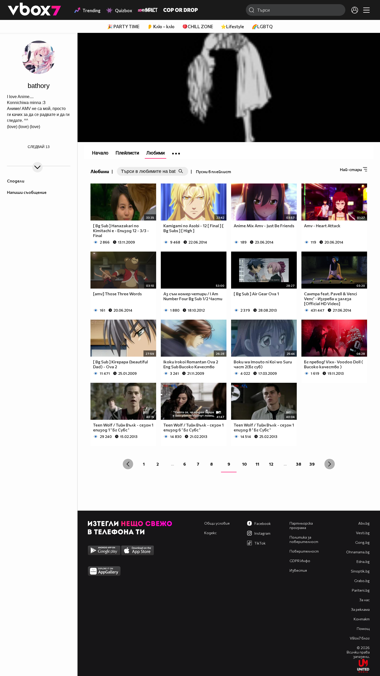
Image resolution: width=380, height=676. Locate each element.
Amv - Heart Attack (322, 225)
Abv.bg (364, 523)
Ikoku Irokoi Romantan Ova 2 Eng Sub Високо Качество (190, 364)
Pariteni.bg (361, 590)
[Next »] (329, 464)
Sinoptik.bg (360, 571)
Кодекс (210, 533)
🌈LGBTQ (262, 26)
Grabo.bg (362, 580)
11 (257, 463)
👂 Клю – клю (160, 26)
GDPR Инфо (300, 561)
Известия (298, 570)
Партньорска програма (301, 525)
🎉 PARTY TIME (123, 26)
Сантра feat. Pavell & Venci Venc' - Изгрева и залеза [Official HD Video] (330, 298)
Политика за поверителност (304, 539)
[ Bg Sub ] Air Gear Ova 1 (256, 293)
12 (271, 463)
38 (298, 463)
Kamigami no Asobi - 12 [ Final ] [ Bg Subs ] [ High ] (193, 228)
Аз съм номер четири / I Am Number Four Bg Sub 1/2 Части (192, 296)
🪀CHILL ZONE (197, 26)
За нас (364, 600)
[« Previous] (128, 464)
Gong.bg (362, 542)
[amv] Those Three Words (117, 293)
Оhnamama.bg (358, 552)
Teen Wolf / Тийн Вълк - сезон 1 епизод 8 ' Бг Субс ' (264, 427)
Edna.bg (363, 561)
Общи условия (217, 523)
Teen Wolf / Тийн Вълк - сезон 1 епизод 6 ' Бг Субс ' (193, 427)
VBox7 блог (360, 638)
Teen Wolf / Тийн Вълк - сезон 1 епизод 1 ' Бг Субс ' (123, 427)
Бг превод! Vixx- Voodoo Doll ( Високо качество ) (333, 364)
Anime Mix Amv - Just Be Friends (264, 225)
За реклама (360, 609)
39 (312, 463)
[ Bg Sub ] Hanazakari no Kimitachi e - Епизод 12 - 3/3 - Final (121, 230)
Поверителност (304, 551)
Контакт (362, 619)
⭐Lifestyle (232, 26)
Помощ (363, 628)
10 (244, 463)
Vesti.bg (363, 533)
